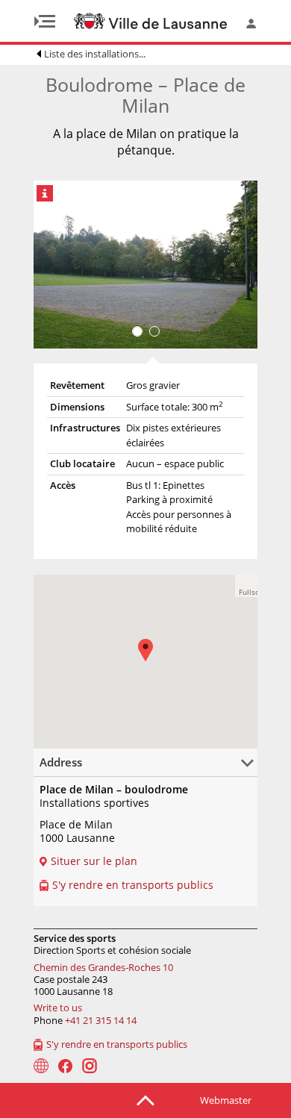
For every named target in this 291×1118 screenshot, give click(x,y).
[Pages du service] (41, 1065)
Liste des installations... (95, 53)
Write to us (58, 1007)
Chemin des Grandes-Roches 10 (103, 967)
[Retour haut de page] (145, 1099)
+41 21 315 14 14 (101, 1020)
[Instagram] (89, 1065)
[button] (246, 586)
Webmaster (225, 1100)
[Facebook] (65, 1066)
